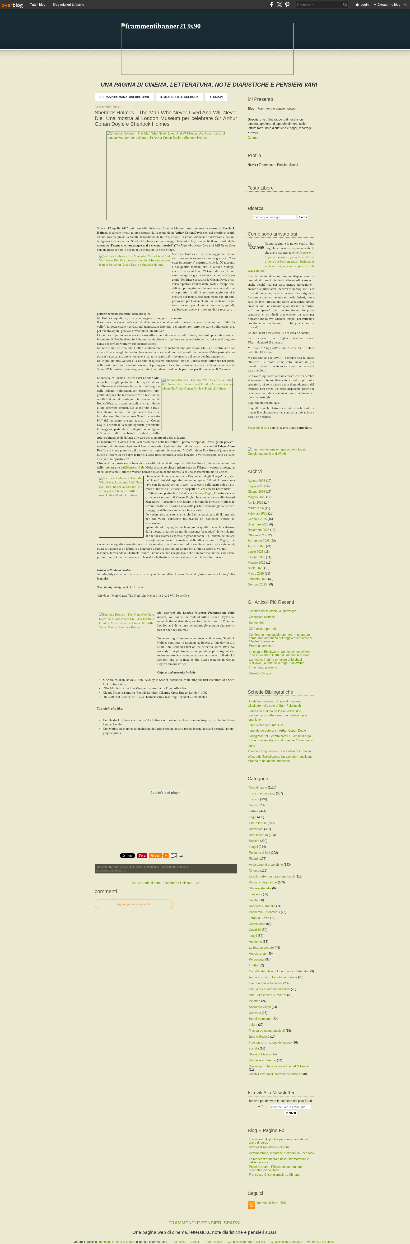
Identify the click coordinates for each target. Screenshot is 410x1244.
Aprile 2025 (256, 568)
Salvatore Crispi (260, 1007)
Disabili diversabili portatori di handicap (275, 1074)
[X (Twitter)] (279, 4)
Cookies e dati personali (286, 1242)
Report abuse (214, 1242)
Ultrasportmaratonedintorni (124, 97)
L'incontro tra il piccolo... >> (181, 883)
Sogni (253, 805)
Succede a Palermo (262, 1060)
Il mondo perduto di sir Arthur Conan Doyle (277, 730)
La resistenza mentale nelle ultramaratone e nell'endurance (279, 1160)
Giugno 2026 (257, 491)
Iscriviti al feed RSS (271, 1203)
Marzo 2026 (256, 508)
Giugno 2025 (257, 557)
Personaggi (256, 959)
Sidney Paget (204, 493)
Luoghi (253, 847)
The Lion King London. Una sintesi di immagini (280, 751)
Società (254, 841)
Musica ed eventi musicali (267, 1030)
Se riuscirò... (257, 623)
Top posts (178, 1242)
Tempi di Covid (259, 918)
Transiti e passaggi (262, 793)
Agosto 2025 (257, 546)
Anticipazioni (257, 953)
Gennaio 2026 (258, 519)
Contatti (253, 137)
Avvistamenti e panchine (266, 864)
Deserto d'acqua (260, 673)
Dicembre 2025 (258, 524)
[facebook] (272, 4)
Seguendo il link (258, 427)
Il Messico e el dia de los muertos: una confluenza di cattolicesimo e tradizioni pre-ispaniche (277, 715)
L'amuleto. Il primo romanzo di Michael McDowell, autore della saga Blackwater (276, 661)
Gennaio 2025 (258, 584)
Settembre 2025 (259, 541)
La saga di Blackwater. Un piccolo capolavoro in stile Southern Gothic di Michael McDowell (280, 653)
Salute (253, 900)
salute (253, 1024)
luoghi (253, 936)
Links (251, 745)
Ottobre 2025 (257, 535)
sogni (252, 817)
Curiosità (255, 1013)
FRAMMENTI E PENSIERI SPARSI (204, 1222)
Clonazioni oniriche (262, 617)
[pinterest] (287, 4)
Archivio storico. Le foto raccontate (273, 977)
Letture (253, 811)
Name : (253, 165)
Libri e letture (258, 823)
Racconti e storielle (262, 906)
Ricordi (253, 858)
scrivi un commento (109, 870)
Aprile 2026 (256, 502)
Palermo (254, 1001)
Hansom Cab (135, 467)
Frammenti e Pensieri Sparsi (116, 1242)
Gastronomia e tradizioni (265, 983)
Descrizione (257, 119)
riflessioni (255, 894)
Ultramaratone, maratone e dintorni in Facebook (281, 1153)
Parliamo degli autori (263, 882)
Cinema (254, 870)
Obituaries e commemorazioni (269, 989)
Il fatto (253, 965)
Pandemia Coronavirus (264, 912)
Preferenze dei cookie (321, 1242)
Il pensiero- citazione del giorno (270, 1042)
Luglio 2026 (256, 486)
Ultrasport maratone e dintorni (269, 1147)
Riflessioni (256, 829)
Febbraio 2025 (258, 579)
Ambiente (255, 941)
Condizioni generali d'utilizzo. (247, 1242)
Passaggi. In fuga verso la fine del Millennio (279, 1066)
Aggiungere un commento (134, 904)
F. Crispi (216, 97)
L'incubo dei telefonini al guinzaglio (272, 611)
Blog (251, 108)
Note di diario (258, 787)
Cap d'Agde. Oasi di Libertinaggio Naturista (278, 971)
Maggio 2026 (257, 497)
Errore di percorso (261, 646)
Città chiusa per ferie (263, 629)
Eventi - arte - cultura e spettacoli (272, 876)
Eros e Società (259, 1036)
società (254, 1048)
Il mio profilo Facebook (179, 97)
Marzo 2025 (256, 573)
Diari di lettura (258, 835)
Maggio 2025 (257, 562)
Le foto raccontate (261, 947)
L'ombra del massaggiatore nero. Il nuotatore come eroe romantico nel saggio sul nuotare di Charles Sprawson (280, 638)
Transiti (254, 799)
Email (257, 1106)
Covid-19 (255, 930)
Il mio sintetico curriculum (265, 725)
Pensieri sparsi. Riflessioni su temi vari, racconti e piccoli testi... (276, 1168)
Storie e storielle (260, 888)
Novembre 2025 (259, 530)
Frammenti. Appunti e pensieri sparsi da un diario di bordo (289, 257)
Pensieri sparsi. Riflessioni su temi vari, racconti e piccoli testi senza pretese (281, 266)
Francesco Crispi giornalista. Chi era (274, 1174)
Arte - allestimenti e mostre (171, 866)
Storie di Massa (259, 1054)
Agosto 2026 (257, 481)
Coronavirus (257, 924)
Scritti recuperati (260, 1019)
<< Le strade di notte (146, 883)
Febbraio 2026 (258, 513)
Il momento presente (263, 667)
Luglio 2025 (256, 551)
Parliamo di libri (259, 852)
